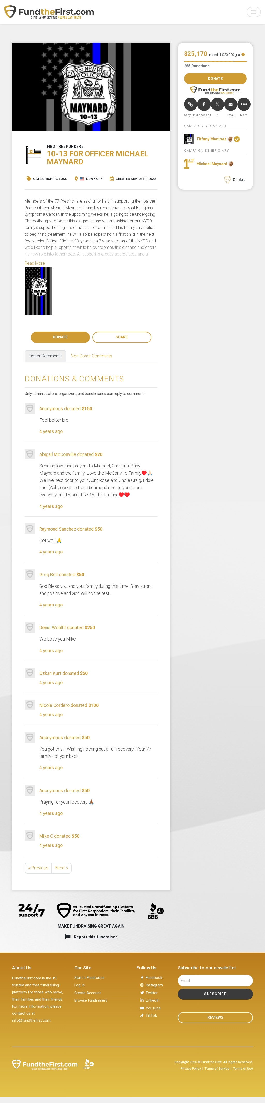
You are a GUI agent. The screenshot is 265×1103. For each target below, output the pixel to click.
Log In (79, 985)
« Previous (38, 867)
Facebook (154, 978)
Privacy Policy (191, 1068)
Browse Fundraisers (90, 1000)
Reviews (215, 1017)
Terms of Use (243, 1068)
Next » (61, 867)
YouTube (153, 1008)
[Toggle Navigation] (254, 12)
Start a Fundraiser (89, 978)
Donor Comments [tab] (45, 355)
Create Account (87, 993)
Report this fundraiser (95, 937)
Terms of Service (217, 1068)
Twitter (152, 993)
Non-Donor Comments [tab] (91, 355)
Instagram (154, 985)
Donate (60, 337)
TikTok (151, 1016)
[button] (35, 263)
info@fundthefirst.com (31, 1020)
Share (122, 337)
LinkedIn (152, 1000)
